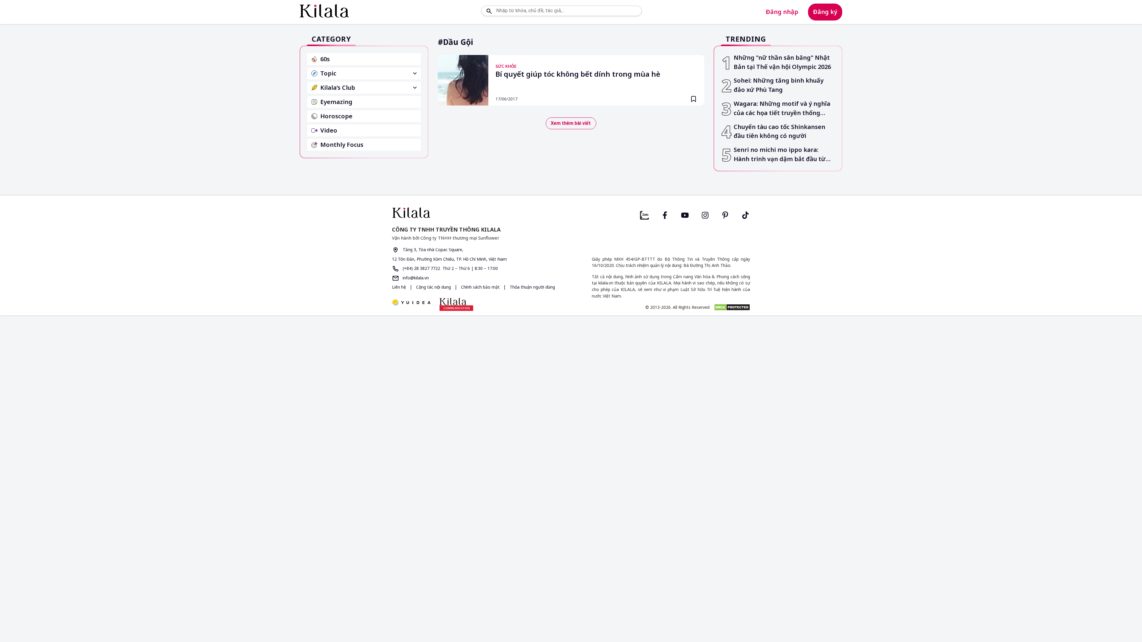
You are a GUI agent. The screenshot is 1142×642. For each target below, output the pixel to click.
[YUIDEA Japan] (411, 303)
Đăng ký (825, 12)
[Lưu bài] (693, 99)
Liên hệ (399, 287)
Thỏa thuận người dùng (532, 287)
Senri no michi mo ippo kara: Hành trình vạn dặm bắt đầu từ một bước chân (780, 155)
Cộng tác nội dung (434, 287)
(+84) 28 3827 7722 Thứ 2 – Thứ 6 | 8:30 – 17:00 (449, 268)
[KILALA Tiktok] (745, 214)
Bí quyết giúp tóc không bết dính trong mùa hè (577, 74)
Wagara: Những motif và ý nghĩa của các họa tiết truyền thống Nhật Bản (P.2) (782, 109)
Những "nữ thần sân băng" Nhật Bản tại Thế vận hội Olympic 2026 (782, 62)
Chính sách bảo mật (481, 287)
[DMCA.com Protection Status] (732, 307)
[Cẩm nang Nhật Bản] (479, 213)
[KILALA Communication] (456, 304)
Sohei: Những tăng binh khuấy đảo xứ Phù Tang (778, 85)
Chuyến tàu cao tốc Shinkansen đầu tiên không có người (779, 131)
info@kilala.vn (415, 278)
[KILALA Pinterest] (725, 214)
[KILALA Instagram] (705, 214)
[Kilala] (324, 11)
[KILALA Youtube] (684, 214)
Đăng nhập (782, 12)
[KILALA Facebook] (644, 214)
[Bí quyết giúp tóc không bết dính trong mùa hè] (463, 80)
